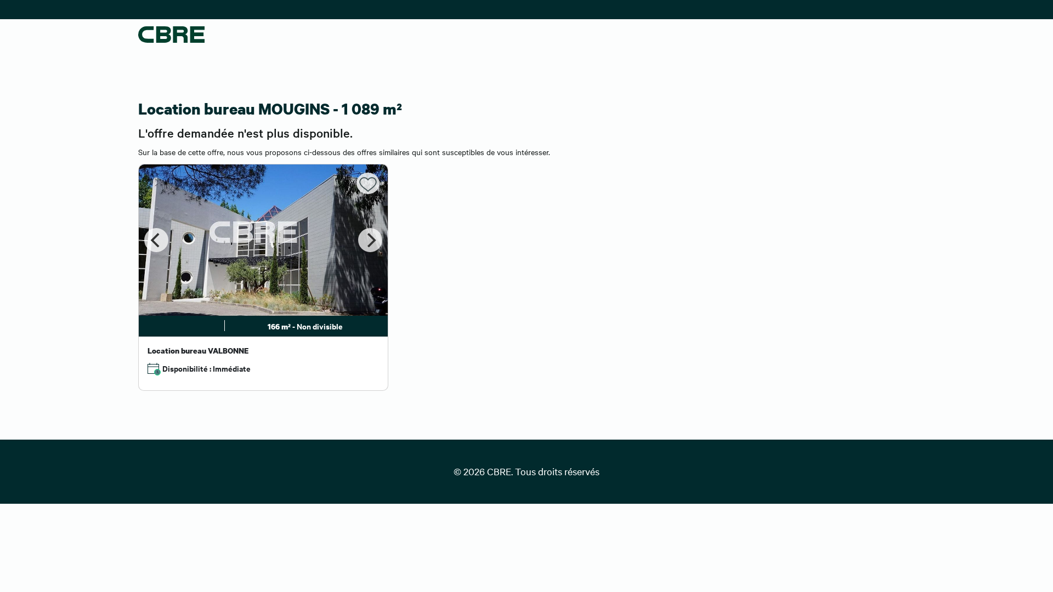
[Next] (370, 240)
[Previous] (156, 240)
